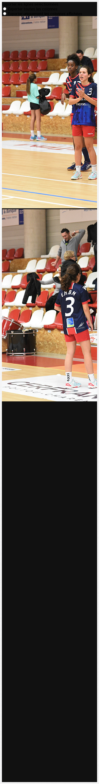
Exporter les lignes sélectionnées (30, 4)
